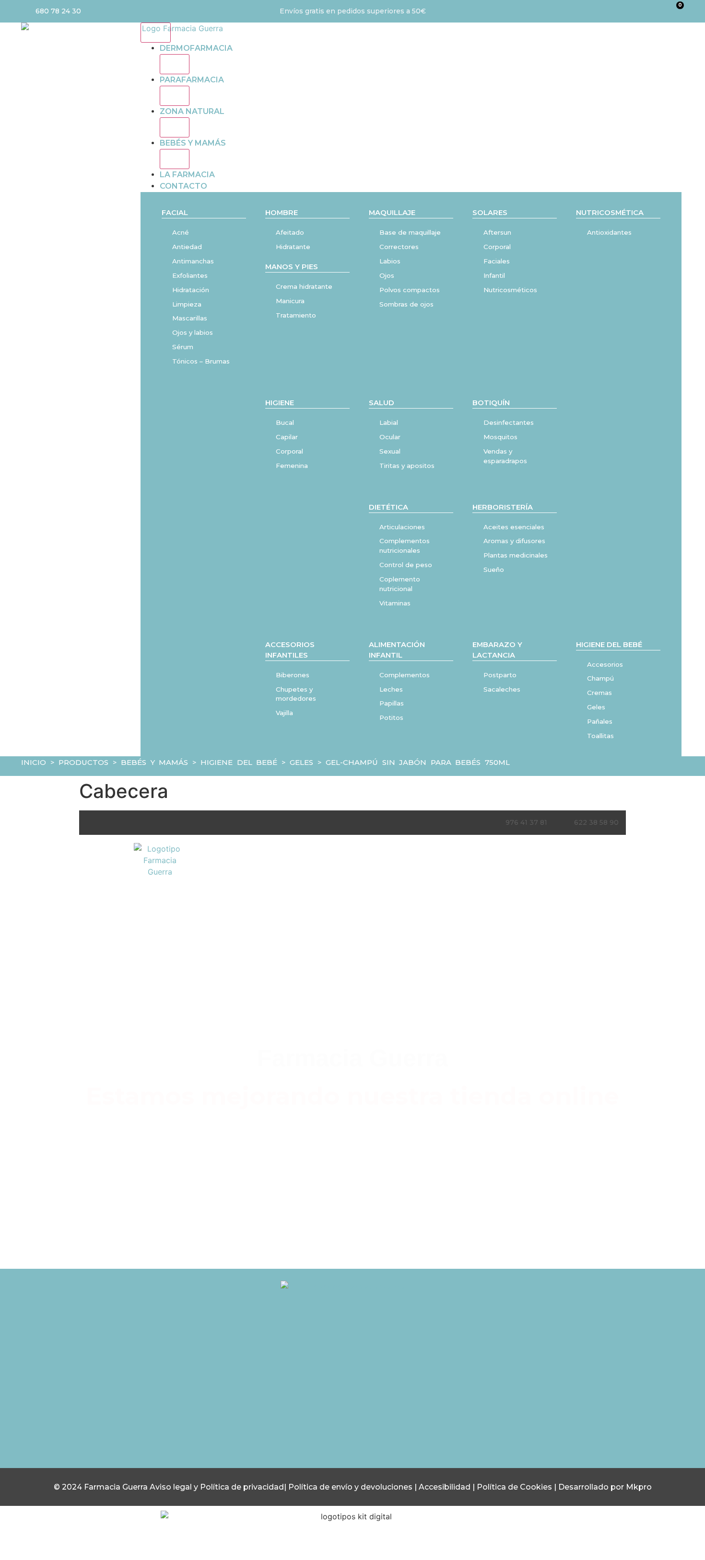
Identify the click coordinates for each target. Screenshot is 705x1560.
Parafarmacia (192, 79)
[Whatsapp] (391, 1391)
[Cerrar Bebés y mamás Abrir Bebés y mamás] (174, 159)
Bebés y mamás (193, 143)
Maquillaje (392, 212)
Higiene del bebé (609, 644)
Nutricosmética (610, 212)
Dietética (388, 507)
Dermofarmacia (196, 48)
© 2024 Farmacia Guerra (102, 1487)
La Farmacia (187, 174)
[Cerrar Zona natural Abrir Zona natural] (174, 127)
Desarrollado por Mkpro (605, 1487)
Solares (489, 212)
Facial (175, 212)
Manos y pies (291, 266)
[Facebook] (352, 1391)
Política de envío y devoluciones (350, 1487)
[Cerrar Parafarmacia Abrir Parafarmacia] (174, 96)
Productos (83, 762)
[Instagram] (313, 1391)
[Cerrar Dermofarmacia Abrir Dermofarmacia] (174, 64)
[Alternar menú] (156, 33)
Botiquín (491, 403)
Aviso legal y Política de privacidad (217, 1487)
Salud (381, 403)
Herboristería (502, 507)
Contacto (183, 186)
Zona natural (192, 111)
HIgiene (279, 403)
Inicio (33, 762)
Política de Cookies (514, 1487)
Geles (301, 762)
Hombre (281, 212)
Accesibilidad (445, 1487)
